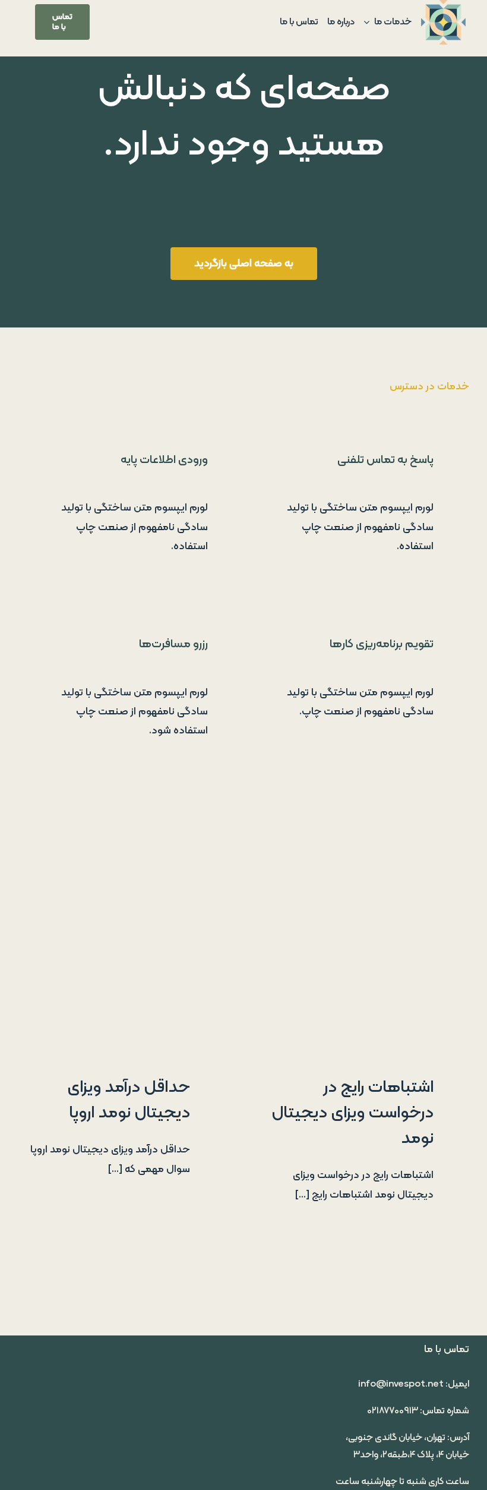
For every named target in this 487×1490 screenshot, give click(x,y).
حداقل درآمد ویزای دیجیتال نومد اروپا (128, 1100)
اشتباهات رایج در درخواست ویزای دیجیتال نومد (352, 1113)
